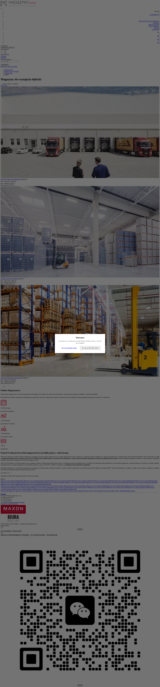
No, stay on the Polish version (90, 348)
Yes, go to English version (69, 348)
